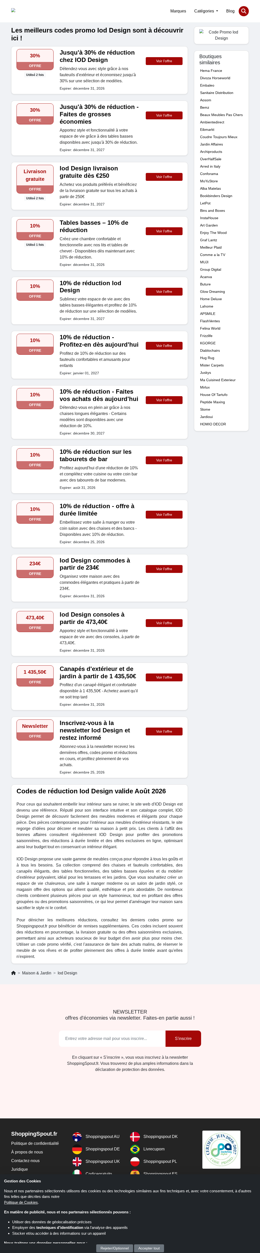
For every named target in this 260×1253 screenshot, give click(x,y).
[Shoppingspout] (27, 11)
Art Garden (209, 225)
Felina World (210, 328)
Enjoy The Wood (213, 233)
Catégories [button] (204, 11)
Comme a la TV (212, 255)
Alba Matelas (210, 188)
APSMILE (207, 314)
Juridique (19, 1169)
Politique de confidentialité (35, 1143)
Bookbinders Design (216, 196)
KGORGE (208, 343)
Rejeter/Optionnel (115, 1248)
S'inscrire (183, 1038)
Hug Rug (207, 358)
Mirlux (205, 387)
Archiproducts (211, 152)
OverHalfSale (210, 159)
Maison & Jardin (36, 973)
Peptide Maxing (212, 402)
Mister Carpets (212, 365)
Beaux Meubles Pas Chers (221, 115)
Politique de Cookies (21, 1202)
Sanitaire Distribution (216, 93)
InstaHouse (209, 218)
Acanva (206, 277)
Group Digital (210, 269)
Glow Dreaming (212, 292)
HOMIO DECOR (213, 424)
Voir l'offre (164, 61)
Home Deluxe (211, 299)
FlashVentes (210, 321)
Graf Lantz (208, 240)
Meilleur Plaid (211, 247)
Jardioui (206, 417)
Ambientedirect (212, 122)
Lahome (206, 306)
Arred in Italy (210, 166)
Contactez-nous (25, 1161)
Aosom (205, 100)
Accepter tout (149, 1248)
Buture (205, 284)
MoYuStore (209, 181)
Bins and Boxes (212, 210)
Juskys (205, 373)
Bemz (204, 107)
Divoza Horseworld (215, 78)
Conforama (209, 174)
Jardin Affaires (211, 144)
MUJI (204, 262)
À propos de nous (27, 1152)
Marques (178, 11)
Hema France (211, 71)
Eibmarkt (207, 129)
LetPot (205, 203)
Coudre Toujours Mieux (218, 137)
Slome (205, 409)
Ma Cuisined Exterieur (218, 380)
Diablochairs (210, 350)
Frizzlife (206, 336)
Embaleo (207, 85)
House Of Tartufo (214, 395)
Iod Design (67, 973)
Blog (230, 11)
